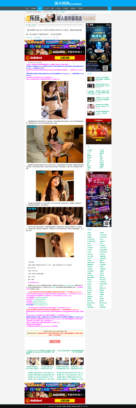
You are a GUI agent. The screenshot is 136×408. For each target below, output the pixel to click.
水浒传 (88, 159)
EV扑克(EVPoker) (34, 282)
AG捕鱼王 (89, 237)
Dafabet (101, 239)
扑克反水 (89, 286)
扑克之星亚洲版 (103, 283)
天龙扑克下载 (90, 275)
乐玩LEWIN (102, 254)
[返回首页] (26, 24)
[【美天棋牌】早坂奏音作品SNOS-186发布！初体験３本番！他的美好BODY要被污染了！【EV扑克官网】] (32, 361)
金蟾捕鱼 (102, 166)
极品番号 (89, 292)
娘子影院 (102, 275)
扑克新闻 (89, 288)
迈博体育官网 (90, 307)
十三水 (88, 153)
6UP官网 (102, 232)
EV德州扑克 (102, 241)
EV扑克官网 (90, 247)
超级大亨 (89, 166)
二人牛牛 (89, 151)
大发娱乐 (102, 266)
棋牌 (40, 8)
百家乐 (88, 162)
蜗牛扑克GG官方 (91, 303)
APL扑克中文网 (103, 237)
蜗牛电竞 (102, 305)
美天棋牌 (59, 406)
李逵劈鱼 (89, 155)
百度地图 (78, 406)
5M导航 (89, 232)
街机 (52, 8)
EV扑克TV (89, 245)
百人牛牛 (102, 160)
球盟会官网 (89, 296)
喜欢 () (56, 341)
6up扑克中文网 (103, 235)
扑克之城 (89, 281)
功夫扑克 (89, 258)
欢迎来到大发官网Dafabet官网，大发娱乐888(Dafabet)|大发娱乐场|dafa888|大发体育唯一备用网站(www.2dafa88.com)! (54, 317)
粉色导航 (102, 298)
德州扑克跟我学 (90, 277)
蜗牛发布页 (89, 300)
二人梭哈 (102, 150)
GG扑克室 (89, 249)
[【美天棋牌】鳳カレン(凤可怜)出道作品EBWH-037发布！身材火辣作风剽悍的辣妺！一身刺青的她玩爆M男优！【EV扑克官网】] (77, 361)
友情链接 (64, 406)
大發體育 (102, 271)
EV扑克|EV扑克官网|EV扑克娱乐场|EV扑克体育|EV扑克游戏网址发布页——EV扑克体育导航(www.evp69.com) (52, 309)
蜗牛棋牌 (89, 305)
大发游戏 (65, 8)
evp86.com (53, 287)
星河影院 (102, 290)
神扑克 (101, 296)
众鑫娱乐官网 (103, 256)
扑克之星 (89, 283)
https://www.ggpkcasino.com (40, 305)
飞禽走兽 (89, 167)
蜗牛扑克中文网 (103, 303)
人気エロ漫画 (90, 256)
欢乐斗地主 (34, 24)
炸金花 (101, 159)
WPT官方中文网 (103, 252)
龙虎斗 (88, 169)
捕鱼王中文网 (103, 288)
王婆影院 (102, 294)
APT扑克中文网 (90, 239)
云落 (86, 406)
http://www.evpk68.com (40, 299)
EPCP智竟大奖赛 (91, 241)
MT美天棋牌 (37, 37)
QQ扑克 (89, 252)
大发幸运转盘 (103, 269)
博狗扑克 (102, 260)
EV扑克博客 (102, 245)
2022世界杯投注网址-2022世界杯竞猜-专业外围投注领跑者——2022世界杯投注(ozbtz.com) (49, 307)
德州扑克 (102, 153)
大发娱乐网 (89, 269)
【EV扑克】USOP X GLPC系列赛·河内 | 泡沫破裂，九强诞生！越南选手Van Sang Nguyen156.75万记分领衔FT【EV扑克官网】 (40, 352)
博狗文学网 (102, 262)
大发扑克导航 (90, 271)
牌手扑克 (89, 294)
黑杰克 (101, 167)
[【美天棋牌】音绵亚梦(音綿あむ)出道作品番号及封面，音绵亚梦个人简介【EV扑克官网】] (62, 361)
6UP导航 (89, 235)
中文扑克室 (89, 254)
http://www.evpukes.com (39, 301)
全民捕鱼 (33, 8)
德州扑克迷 (102, 277)
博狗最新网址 (90, 264)
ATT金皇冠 (89, 150)
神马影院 (89, 298)
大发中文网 (89, 266)
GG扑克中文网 (103, 247)
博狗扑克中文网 (90, 262)
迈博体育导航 (103, 307)
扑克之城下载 (103, 281)
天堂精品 (89, 273)
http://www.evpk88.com (42, 297)
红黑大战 (102, 162)
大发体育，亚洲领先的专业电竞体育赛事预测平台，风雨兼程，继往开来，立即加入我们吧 (47, 64)
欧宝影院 (102, 292)
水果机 (101, 157)
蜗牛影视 (102, 300)
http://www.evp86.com (68, 285)
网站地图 (69, 406)
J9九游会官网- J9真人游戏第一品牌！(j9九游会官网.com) (39, 77)
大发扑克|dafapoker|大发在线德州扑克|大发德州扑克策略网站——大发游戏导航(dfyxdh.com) (48, 315)
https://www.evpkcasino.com (40, 303)
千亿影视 (89, 260)
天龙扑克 (80, 8)
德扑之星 (89, 279)
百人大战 (46, 8)
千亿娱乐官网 (103, 258)
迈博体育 (73, 8)
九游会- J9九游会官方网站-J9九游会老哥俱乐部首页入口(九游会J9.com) (43, 79)
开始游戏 (62, 12)
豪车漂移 (102, 164)
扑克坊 (101, 286)
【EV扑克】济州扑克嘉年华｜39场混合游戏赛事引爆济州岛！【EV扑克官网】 (70, 351)
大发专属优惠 (103, 264)
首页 (27, 8)
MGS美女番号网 (103, 249)
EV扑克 (58, 8)
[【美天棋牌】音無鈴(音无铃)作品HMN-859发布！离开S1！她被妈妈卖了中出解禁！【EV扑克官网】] (47, 361)
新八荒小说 (89, 290)
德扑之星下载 (103, 279)
